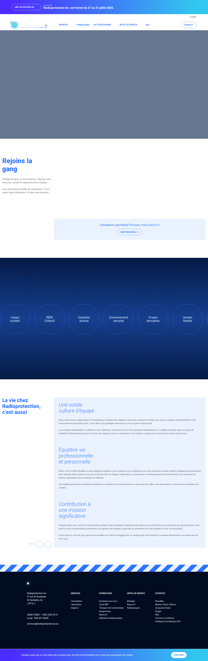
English (193, 17)
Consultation (76, 601)
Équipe (158, 611)
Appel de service (128, 25)
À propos (160, 593)
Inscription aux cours (108, 601)
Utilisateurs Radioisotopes (110, 618)
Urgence (74, 608)
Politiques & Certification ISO (168, 621)
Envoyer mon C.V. (130, 232)
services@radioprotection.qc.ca (42, 623)
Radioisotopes (133, 608)
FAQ (147, 25)
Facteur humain (102, 25)
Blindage (131, 601)
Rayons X (103, 615)
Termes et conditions (164, 618)
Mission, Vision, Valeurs (165, 604)
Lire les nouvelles (24, 7)
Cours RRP (104, 604)
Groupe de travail (162, 608)
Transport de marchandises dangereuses (111, 609)
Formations (83, 25)
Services (63, 25)
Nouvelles (159, 601)
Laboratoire (76, 604)
